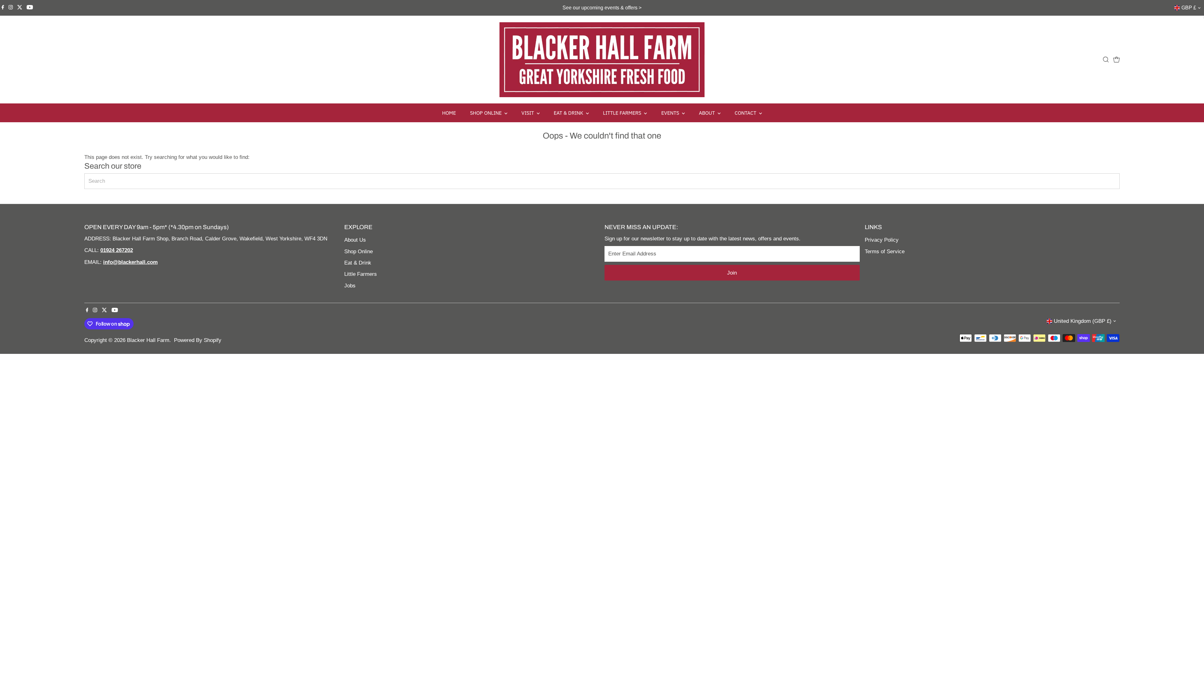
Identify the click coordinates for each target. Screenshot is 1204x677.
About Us (355, 240)
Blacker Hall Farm (148, 340)
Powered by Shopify (197, 340)
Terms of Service (885, 252)
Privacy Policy (882, 240)
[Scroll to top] (1191, 659)
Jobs (350, 286)
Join (732, 273)
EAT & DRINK (569, 113)
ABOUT (707, 113)
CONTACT (746, 113)
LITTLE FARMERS (622, 113)
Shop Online (358, 252)
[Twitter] (20, 7)
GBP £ (1188, 7)
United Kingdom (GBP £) (1083, 321)
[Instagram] (10, 7)
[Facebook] (3, 7)
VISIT (528, 113)
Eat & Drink (357, 263)
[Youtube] (29, 7)
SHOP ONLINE (486, 113)
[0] (1116, 59)
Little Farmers (360, 274)
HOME (449, 113)
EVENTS (670, 113)
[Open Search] (1106, 59)
